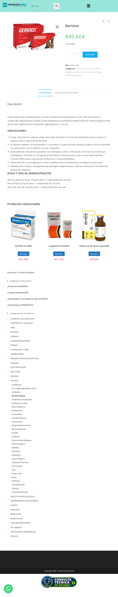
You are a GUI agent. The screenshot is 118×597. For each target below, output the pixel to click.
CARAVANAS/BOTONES (20, 341)
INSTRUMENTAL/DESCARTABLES (24, 500)
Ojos (14, 469)
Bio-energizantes (19, 429)
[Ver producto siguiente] (109, 21)
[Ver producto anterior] (104, 21)
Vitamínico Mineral (94, 72)
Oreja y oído (17, 473)
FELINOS (14, 380)
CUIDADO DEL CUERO (20, 349)
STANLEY (14, 536)
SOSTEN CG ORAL (23, 246)
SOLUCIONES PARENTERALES (23, 531)
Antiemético (17, 414)
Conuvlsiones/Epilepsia (21, 440)
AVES (13, 327)
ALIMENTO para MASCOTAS (22, 318)
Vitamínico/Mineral (73, 75)
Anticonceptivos (18, 407)
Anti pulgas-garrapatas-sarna (24, 388)
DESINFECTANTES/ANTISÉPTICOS (25, 358)
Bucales (15, 432)
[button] (88, 6)
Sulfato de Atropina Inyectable (94, 246)
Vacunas (15, 488)
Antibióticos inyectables (22, 399)
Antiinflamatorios (19, 418)
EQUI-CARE (15, 371)
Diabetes (15, 447)
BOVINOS (15, 332)
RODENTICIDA (17, 518)
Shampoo (16, 481)
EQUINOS (15, 376)
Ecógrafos (15, 363)
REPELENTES (16, 514)
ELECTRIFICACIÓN (18, 367)
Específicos (70, 72)
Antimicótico (17, 421)
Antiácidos (16, 392)
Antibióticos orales (19, 403)
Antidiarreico (17, 410)
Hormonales (17, 466)
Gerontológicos (18, 458)
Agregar (90, 54)
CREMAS (14, 345)
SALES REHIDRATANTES (20, 523)
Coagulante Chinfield (59, 246)
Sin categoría (16, 527)
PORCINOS (15, 509)
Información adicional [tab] (67, 93)
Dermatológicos (18, 444)
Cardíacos (16, 436)
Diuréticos (16, 451)
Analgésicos (17, 384)
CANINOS (15, 336)
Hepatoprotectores (20, 462)
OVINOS (14, 505)
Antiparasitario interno (21, 425)
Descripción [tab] (45, 93)
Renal (14, 477)
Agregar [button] (23, 253)
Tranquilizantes (18, 484)
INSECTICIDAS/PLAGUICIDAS (23, 496)
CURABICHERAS (17, 354)
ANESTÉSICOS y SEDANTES (22, 323)
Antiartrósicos (82, 68)
